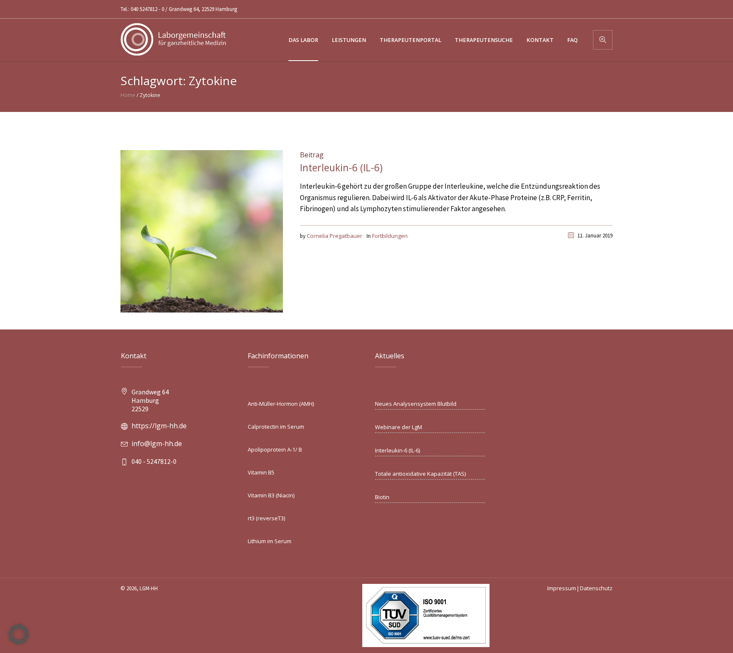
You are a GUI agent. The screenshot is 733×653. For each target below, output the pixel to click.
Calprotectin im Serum (276, 426)
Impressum (561, 588)
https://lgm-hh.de (159, 425)
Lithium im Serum (269, 541)
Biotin (382, 497)
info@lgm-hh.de (156, 443)
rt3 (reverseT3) (266, 518)
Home (127, 95)
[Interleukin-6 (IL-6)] (201, 230)
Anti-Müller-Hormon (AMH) (281, 403)
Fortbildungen (390, 236)
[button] (18, 634)
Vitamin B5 (261, 472)
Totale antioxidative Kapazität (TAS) (420, 473)
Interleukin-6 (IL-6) (341, 167)
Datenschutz (596, 588)
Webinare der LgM (398, 427)
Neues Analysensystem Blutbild (415, 403)
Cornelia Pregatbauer (334, 236)
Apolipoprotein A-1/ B (275, 449)
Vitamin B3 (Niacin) (271, 495)
